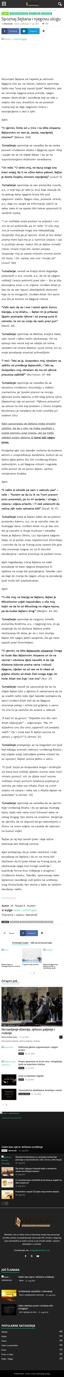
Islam (13, 10)
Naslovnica (5, 10)
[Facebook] (26, 1256)
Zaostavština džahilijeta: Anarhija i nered (40, 1090)
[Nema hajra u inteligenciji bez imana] (11, 955)
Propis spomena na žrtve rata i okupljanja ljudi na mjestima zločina (40, 1063)
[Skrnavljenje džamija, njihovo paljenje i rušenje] (32, 1007)
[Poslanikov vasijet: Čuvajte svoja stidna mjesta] (7, 1194)
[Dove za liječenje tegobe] (8, 1079)
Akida (21, 1068)
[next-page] (33, 973)
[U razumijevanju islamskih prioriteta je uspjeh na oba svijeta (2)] (7, 1183)
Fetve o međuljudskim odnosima (31, 1295)
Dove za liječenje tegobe (31, 1075)
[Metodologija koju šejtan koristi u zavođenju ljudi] (53, 955)
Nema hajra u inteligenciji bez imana (10, 965)
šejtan (23, 922)
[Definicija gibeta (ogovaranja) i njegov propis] (8, 1051)
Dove (21, 1079)
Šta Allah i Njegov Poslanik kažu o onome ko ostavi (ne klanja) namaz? (36, 1170)
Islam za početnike (9, 1345)
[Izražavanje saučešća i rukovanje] (8, 1295)
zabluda (49, 922)
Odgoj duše (46, 14)
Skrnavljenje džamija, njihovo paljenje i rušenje (28, 1031)
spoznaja (32, 922)
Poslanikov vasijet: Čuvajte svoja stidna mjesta (37, 1191)
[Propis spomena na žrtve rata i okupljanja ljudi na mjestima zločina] (8, 1065)
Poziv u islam (7, 1354)
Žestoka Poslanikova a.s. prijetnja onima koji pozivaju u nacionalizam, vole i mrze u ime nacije (38, 1158)
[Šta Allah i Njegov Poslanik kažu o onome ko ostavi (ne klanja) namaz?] (7, 1171)
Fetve (21, 1054)
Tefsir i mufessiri (8, 1025)
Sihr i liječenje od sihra (28, 1312)
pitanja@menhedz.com (40, 1250)
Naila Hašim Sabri (9, 1037)
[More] (43, 31)
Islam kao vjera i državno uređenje (22, 1147)
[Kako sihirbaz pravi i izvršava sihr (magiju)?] (8, 1309)
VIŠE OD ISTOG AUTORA (41, 943)
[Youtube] (38, 1256)
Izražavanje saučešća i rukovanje (35, 1291)
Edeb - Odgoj (34, 14)
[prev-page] (30, 973)
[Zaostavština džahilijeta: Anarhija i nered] (8, 1094)
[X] (32, 1256)
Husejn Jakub (24, 1094)
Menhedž (8, 24)
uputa (40, 922)
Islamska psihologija (25, 10)
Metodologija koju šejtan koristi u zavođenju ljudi (50, 966)
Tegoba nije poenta (30, 964)
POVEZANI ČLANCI (20, 943)
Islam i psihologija (25, 910)
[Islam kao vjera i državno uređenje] (32, 1132)
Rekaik (4, 1332)
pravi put (14, 922)
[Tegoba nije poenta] (32, 955)
